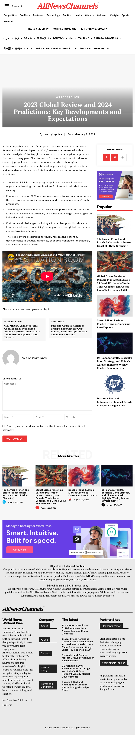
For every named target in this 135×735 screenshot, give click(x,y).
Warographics (67, 97)
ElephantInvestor (111, 626)
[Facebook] (106, 157)
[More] (123, 157)
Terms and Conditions (47, 685)
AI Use (44, 639)
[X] (114, 157)
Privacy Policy (45, 669)
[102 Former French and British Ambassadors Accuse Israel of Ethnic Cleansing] (115, 224)
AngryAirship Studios (113, 663)
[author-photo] (4, 502)
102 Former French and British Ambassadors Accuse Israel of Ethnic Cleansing (114, 242)
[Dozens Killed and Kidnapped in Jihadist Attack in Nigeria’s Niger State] (115, 384)
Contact (45, 653)
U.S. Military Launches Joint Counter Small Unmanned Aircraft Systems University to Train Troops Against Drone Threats (22, 331)
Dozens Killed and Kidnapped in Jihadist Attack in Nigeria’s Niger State (114, 402)
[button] (18, 6)
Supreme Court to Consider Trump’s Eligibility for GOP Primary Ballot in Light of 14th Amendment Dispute (69, 330)
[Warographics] (10, 358)
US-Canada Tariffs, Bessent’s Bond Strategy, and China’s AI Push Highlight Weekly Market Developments (114, 363)
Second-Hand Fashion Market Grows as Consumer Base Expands (113, 324)
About (44, 626)
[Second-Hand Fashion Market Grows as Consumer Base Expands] (115, 306)
